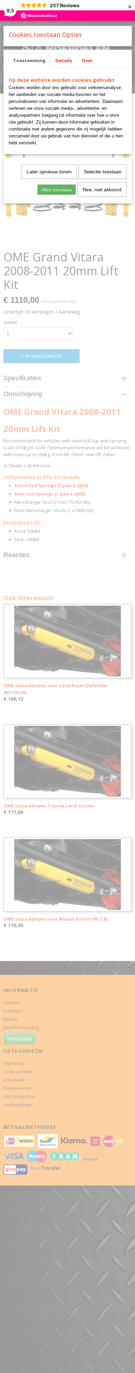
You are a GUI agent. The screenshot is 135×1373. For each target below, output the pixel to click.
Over (87, 60)
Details (63, 60)
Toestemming (29, 60)
